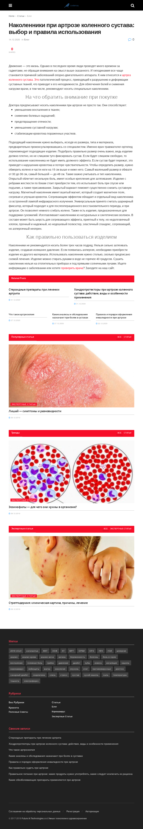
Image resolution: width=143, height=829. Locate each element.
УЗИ (110, 650)
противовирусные (102, 668)
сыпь (105, 674)
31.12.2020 (15, 300)
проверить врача (72, 268)
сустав (75, 674)
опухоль (74, 668)
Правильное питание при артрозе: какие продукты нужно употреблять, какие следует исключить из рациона (71, 773)
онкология (60, 668)
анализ (14, 656)
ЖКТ (45, 650)
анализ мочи (47, 656)
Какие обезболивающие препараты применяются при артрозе (45, 779)
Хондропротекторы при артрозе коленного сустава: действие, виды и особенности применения (103, 293)
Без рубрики (16, 702)
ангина (62, 656)
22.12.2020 (102, 323)
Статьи (20, 15)
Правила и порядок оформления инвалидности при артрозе (114, 316)
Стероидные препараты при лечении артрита (35, 737)
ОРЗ (91, 650)
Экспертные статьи (24, 404)
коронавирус (17, 668)
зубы (87, 662)
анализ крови (29, 656)
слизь (53, 674)
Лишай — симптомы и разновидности (35, 411)
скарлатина (39, 674)
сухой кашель (91, 674)
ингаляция (111, 662)
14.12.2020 (14, 39)
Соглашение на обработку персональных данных (35, 811)
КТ (63, 650)
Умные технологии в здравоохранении (67, 818)
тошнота (14, 680)
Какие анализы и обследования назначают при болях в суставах (70, 316)
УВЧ (101, 650)
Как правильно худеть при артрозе (28, 767)
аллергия (121, 650)
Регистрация (73, 811)
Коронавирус (58, 711)
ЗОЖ (54, 650)
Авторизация (92, 811)
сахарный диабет (19, 674)
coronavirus (32, 650)
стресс (63, 674)
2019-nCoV (16, 650)
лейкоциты (33, 668)
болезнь (94, 656)
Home (11, 15)
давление (63, 662)
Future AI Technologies (33, 818)
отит (85, 668)
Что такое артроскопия (21, 314)
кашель (125, 662)
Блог (29, 15)
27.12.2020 (15, 320)
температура (120, 674)
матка (47, 668)
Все (119, 336)
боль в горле (109, 656)
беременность (77, 656)
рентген (120, 668)
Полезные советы (18, 711)
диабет (76, 662)
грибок (50, 662)
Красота (14, 707)
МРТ (71, 650)
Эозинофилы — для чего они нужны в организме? (43, 507)
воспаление (16, 662)
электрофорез (31, 680)
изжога (98, 662)
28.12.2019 (15, 417)
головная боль (34, 662)
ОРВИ (82, 650)
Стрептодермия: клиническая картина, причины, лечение (48, 603)
